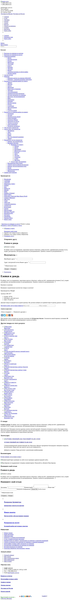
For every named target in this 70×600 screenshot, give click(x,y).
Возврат (7, 269)
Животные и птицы (20, 151)
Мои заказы (7, 556)
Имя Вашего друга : (10, 259)
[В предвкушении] (9, 354)
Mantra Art (7, 188)
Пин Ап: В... (7, 415)
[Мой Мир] (9, 315)
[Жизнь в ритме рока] (10, 385)
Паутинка (7, 215)
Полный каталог (12, 59)
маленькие (11, 113)
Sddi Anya (7, 199)
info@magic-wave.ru (13, 572)
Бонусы (6, 24)
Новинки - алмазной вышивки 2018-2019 (20, 79)
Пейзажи (10, 67)
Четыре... (6, 368)
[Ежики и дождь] (9, 228)
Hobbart (6, 185)
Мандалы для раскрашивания (16, 96)
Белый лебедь (8, 393)
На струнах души (9, 390)
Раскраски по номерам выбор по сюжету (16, 81)
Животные (11, 62)
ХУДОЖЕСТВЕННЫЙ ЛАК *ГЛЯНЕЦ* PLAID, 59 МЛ (18, 442)
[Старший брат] (9, 345)
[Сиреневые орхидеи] (10, 410)
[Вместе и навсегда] (10, 382)
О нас (5, 18)
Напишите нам (8, 37)
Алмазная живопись (10, 204)
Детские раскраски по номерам (17, 95)
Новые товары (8, 533)
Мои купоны (8, 561)
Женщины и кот (8, 334)
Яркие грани (8, 219)
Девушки (10, 68)
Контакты (7, 29)
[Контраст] (7, 404)
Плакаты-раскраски (13, 169)
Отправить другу (9, 236)
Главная (6, 16)
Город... (6, 381)
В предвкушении (9, 356)
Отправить (13, 269)
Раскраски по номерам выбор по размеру (16, 112)
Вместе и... (7, 384)
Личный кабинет (9, 555)
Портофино (7, 399)
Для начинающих (13, 92)
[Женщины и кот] (9, 333)
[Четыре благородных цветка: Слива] (15, 370)
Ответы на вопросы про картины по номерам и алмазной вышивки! (24, 542)
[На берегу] (7, 360)
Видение (6, 408)
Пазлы (9, 168)
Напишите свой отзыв (10, 231)
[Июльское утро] (9, 416)
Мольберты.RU (8, 213)
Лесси (6, 350)
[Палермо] (7, 342)
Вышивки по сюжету (17, 144)
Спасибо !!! (44, 596)
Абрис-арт (7, 202)
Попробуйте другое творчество (13, 140)
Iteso (5, 187)
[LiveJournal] (31, 596)
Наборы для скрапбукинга (15, 141)
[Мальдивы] (8, 326)
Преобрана (7, 216)
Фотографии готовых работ (9, 579)
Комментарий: (29, 487)
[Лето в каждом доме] (10, 336)
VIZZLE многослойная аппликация (18, 164)
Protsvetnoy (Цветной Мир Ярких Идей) (15, 196)
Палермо (6, 343)
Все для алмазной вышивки (16, 137)
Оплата (6, 21)
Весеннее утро (8, 377)
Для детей (10, 64)
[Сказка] (6, 373)
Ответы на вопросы (10, 26)
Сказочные (11, 106)
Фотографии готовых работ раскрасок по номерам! (19, 543)
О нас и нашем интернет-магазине (14, 539)
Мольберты (11, 130)
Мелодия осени (8, 402)
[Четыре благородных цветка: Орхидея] (16, 367)
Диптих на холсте (13, 123)
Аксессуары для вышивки (18, 161)
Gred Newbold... (8, 353)
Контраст (6, 405)
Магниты (17, 160)
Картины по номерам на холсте (13, 55)
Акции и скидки (6, 582)
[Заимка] (7, 357)
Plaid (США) (7, 194)
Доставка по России (19, 14)
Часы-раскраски (12, 107)
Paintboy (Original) (9, 193)
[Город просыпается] (10, 379)
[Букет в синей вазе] (10, 364)
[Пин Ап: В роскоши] (10, 413)
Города (10, 65)
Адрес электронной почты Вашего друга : (17, 262)
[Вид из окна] (8, 339)
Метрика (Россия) (9, 211)
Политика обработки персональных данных (17, 548)
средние (10, 115)
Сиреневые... (8, 411)
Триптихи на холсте (13, 121)
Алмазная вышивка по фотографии (18, 72)
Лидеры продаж (6, 585)
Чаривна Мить (8, 218)
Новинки (6, 76)
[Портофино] (8, 398)
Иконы (10, 70)
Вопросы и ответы (6, 576)
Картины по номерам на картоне (13, 53)
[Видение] (7, 407)
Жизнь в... (7, 387)
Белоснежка (7, 207)
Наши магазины (8, 534)
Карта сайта (7, 30)
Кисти (9, 134)
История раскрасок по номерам (13, 547)
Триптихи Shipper (13, 120)
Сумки (16, 158)
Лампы (10, 138)
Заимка (6, 359)
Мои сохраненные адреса (11, 558)
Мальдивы (7, 328)
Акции (6, 23)
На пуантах (7, 396)
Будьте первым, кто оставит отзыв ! (11, 456)
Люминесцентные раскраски (16, 93)
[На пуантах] (8, 394)
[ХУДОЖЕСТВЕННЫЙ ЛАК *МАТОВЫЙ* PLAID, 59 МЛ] (22, 439)
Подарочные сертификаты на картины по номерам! (19, 545)
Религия (16, 152)
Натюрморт (11, 99)
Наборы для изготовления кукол (17, 166)
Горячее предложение (10, 172)
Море (9, 98)
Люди (16, 154)
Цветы (9, 58)
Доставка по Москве (7, 14)
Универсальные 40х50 (14, 116)
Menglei (6, 190)
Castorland (7, 180)
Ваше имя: (51, 487)
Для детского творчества (11, 127)
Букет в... (6, 365)
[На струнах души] (10, 388)
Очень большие (12, 118)
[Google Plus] (12, 315)
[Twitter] (5, 315)
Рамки (9, 135)
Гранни (6, 208)
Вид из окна (7, 340)
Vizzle (6, 201)
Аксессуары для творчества (12, 129)
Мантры (10, 84)
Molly (5, 191)
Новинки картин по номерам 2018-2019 (19, 78)
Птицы (10, 61)
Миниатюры (11, 171)
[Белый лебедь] (8, 391)
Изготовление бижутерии (15, 163)
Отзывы (6, 27)
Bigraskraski (7, 179)
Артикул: (3, 293)
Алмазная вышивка (9, 56)
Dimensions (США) (9, 184)
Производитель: (5, 290)
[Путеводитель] (9, 329)
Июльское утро (8, 418)
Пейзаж (16, 146)
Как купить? (4, 44)
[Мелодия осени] (9, 401)
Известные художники (14, 89)
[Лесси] (6, 348)
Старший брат (8, 346)
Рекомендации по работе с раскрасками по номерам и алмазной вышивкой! (26, 540)
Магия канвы (8, 210)
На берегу (7, 362)
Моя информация (9, 560)
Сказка (6, 374)
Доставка (6, 20)
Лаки (9, 132)
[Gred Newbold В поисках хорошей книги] (16, 351)
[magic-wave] (5, 1)
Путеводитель (8, 331)
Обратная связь (8, 536)
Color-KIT (7, 182)
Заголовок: (4, 487)
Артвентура (7, 205)
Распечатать (7, 272)
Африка (10, 82)
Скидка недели (8, 75)
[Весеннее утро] (9, 376)
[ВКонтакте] (2, 315)
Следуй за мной (12, 110)
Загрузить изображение (23, 489)
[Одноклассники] (7, 315)
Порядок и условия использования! (14, 537)
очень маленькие (12, 124)
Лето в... (6, 337)
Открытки (17, 157)
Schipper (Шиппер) (9, 198)
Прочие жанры (12, 73)
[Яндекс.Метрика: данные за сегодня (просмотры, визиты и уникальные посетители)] (6, 598)
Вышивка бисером (13, 143)
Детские (16, 155)
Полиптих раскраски (14, 126)
